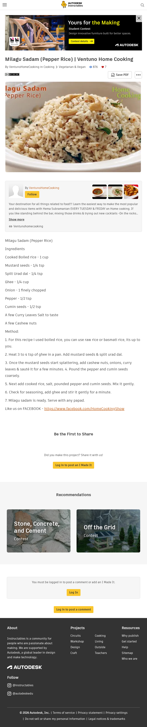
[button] (5, 5)
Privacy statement (90, 713)
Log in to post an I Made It (73, 465)
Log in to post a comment (73, 609)
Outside (100, 647)
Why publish (130, 636)
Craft (73, 653)
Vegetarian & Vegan (72, 67)
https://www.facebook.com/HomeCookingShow (84, 408)
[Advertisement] (73, 32)
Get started (129, 641)
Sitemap (127, 653)
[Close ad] (139, 18)
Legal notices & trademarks (106, 719)
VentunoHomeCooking (24, 67)
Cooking (49, 67)
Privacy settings (117, 713)
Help (125, 647)
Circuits (75, 636)
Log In (73, 592)
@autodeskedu (23, 693)
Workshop (77, 641)
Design (75, 647)
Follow (32, 194)
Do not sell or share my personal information (55, 719)
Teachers (101, 653)
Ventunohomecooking (28, 226)
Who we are (129, 659)
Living (99, 641)
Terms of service (64, 713)
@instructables (23, 685)
